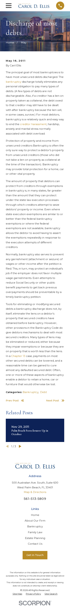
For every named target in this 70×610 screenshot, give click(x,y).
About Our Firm (35, 520)
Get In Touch (35, 555)
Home (35, 515)
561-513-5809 (35, 499)
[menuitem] (17, 593)
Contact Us (35, 543)
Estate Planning (35, 538)
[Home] (33, 5)
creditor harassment (33, 124)
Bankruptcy (30, 392)
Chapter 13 (18, 356)
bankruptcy (13, 81)
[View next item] (20, 446)
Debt (43, 392)
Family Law (35, 532)
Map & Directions (35, 492)
